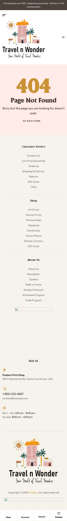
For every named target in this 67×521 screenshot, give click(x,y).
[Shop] (8, 513)
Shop (8, 517)
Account (25, 517)
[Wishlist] (58, 513)
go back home (32, 121)
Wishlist (58, 517)
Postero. (33, 492)
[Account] (25, 513)
